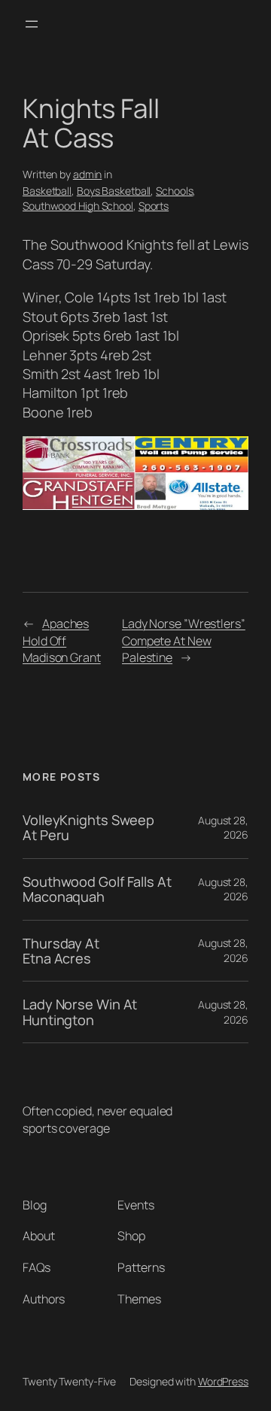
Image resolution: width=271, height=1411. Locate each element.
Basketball (47, 191)
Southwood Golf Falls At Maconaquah (97, 889)
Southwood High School (78, 206)
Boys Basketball (114, 191)
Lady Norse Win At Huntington (80, 1012)
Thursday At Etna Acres (61, 951)
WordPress (223, 1381)
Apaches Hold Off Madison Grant (62, 640)
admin (87, 174)
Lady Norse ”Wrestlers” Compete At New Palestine (183, 640)
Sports (154, 206)
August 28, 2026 (223, 827)
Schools (174, 191)
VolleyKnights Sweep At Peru (88, 827)
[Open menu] (32, 24)
